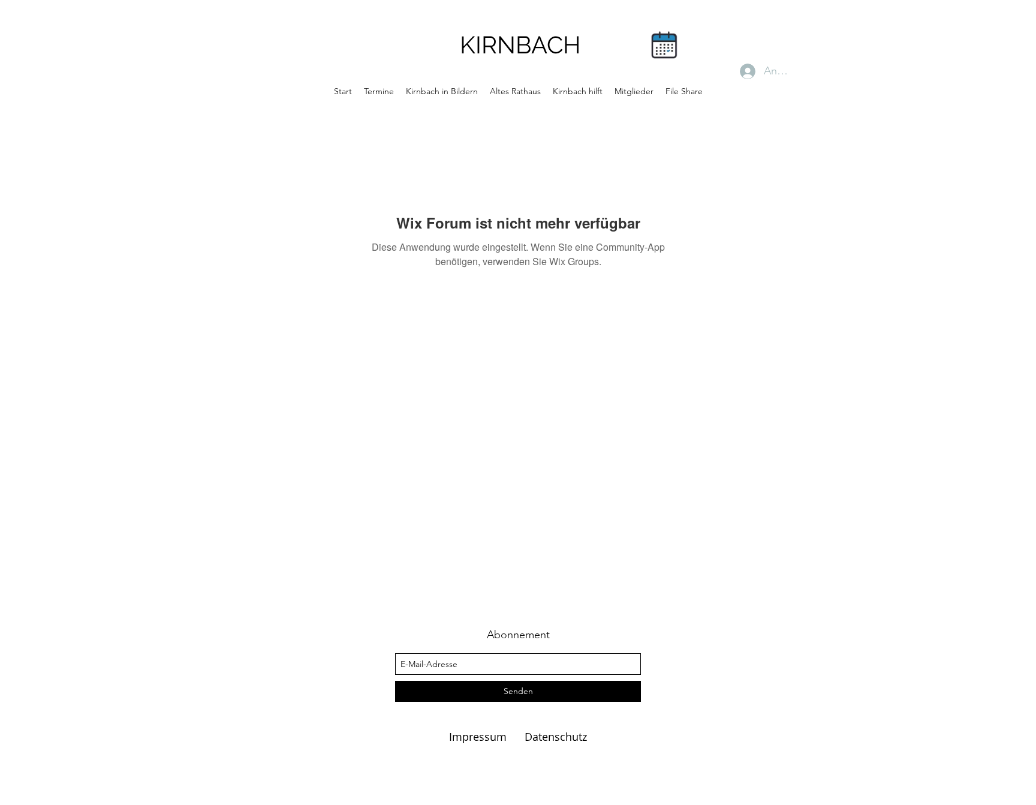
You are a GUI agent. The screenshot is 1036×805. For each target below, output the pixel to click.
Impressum (479, 736)
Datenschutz (556, 736)
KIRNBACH (520, 45)
